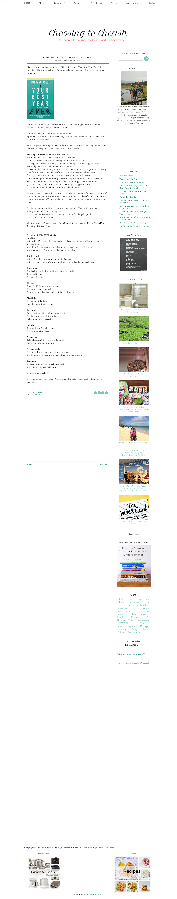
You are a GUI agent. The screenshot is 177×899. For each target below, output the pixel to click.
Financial (122, 608)
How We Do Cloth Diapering (132, 222)
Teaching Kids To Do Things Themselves (132, 212)
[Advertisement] (73, 15)
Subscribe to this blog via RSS (131, 654)
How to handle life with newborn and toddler (134, 218)
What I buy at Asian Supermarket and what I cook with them (133, 409)
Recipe (144, 626)
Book (38, 395)
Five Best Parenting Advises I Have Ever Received (133, 186)
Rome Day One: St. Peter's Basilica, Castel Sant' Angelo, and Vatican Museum (133, 488)
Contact (152, 3)
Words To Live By (127, 197)
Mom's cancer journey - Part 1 (134, 443)
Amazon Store (133, 3)
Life (134, 614)
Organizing (143, 619)
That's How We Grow (129, 179)
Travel (114, 3)
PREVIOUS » (103, 464)
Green (135, 608)
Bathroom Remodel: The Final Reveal (134, 310)
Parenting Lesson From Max (132, 182)
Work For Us (96, 3)
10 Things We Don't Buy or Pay (134, 226)
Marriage (135, 617)
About (42, 3)
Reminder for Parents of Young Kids (133, 192)
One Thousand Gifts (134, 618)
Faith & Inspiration (133, 605)
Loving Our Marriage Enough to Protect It (134, 201)
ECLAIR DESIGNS (95, 894)
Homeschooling (125, 611)
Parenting (123, 622)
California (134, 602)
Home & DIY (59, 3)
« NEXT (30, 464)
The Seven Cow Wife (134, 343)
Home (146, 608)
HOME (27, 3)
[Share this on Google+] (106, 392)
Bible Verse (125, 598)
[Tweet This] (99, 392)
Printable (122, 626)
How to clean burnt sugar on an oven (134, 374)
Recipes (78, 3)
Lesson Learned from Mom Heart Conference (134, 207)
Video (121, 632)
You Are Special (126, 175)
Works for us (135, 632)
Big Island (144, 599)
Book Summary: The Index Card (134, 522)
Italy (139, 611)
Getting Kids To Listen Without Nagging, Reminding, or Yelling (134, 452)
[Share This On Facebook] (95, 392)
